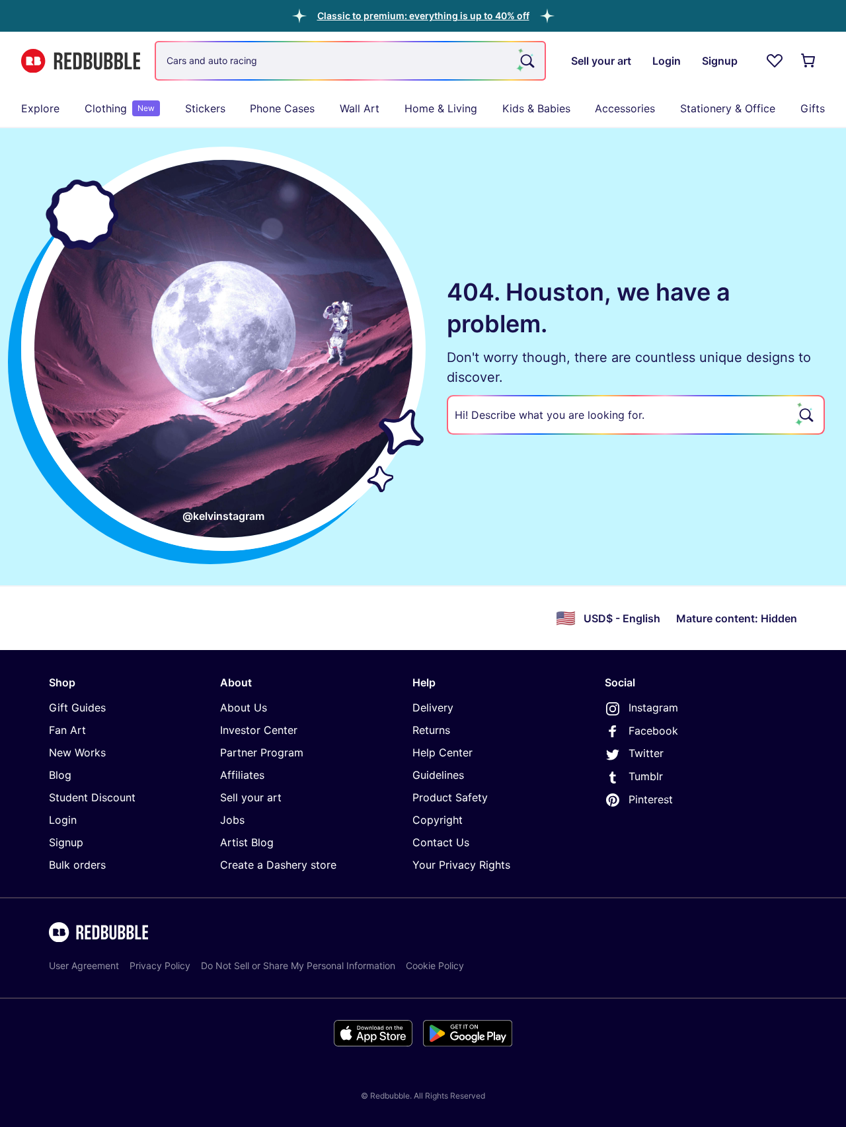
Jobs (232, 819)
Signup (66, 842)
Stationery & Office (727, 108)
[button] (423, 15)
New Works (77, 752)
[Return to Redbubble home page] (80, 61)
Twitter (646, 753)
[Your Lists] (774, 61)
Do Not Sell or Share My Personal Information (298, 965)
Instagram (653, 707)
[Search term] (526, 61)
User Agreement (84, 965)
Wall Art (359, 108)
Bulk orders (77, 864)
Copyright (437, 819)
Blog (60, 775)
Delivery (432, 707)
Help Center (442, 752)
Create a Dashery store (278, 864)
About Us (243, 707)
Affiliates (242, 775)
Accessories (625, 108)
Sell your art (251, 797)
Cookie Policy (435, 965)
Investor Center (258, 730)
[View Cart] (809, 61)
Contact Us (440, 842)
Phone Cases (282, 108)
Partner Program (261, 752)
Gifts (812, 108)
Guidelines (438, 775)
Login (63, 819)
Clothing (120, 108)
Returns (431, 730)
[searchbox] (636, 414)
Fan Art (67, 730)
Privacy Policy (160, 965)
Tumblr (646, 776)
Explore (40, 108)
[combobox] (350, 60)
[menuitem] (40, 108)
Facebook (653, 730)
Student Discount (92, 797)
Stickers (205, 108)
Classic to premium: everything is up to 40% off (423, 15)
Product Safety (450, 797)
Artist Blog (247, 842)
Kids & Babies (536, 108)
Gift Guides (77, 707)
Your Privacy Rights (461, 864)
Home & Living (440, 108)
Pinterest (651, 799)
